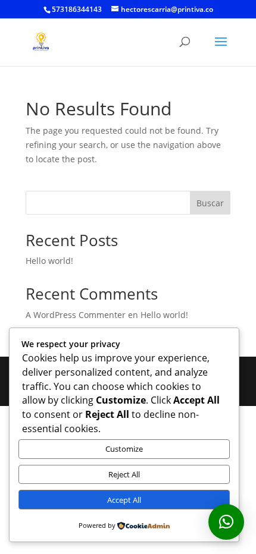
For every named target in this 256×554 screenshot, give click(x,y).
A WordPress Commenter (76, 314)
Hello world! (49, 260)
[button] (226, 522)
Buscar (210, 203)
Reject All (124, 474)
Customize (124, 448)
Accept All (124, 500)
